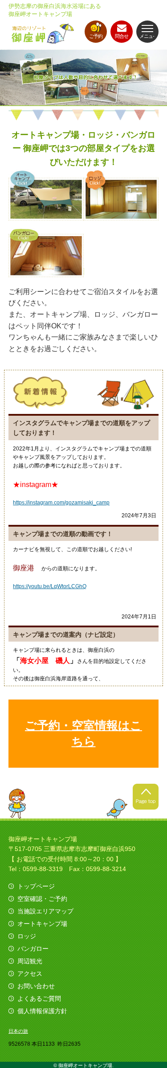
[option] (83, 77)
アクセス (29, 973)
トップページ (36, 886)
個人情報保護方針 (42, 1011)
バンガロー (33, 948)
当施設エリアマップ (45, 911)
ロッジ (26, 936)
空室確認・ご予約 (42, 898)
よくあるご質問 (39, 998)
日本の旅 (18, 1031)
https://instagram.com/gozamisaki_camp (61, 502)
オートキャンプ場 (42, 923)
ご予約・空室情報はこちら (83, 733)
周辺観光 (29, 961)
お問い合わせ (36, 986)
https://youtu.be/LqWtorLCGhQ (49, 586)
